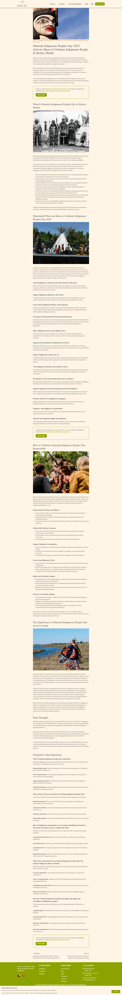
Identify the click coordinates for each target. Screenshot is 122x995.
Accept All (116, 991)
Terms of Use (54, 993)
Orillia (46, 91)
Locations (64, 976)
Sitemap (63, 981)
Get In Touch (100, 4)
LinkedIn (41, 973)
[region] (61, 990)
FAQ (62, 971)
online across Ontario (64, 91)
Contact (63, 979)
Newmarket (52, 91)
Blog (86, 4)
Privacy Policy (40, 993)
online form (54, 89)
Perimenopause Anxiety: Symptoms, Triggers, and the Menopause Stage (78, 956)
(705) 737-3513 (65, 89)
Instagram (42, 968)
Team (92, 4)
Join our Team (65, 968)
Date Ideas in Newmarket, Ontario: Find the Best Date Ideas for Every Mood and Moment (46, 956)
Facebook (42, 971)
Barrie (42, 91)
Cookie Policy (47, 993)
